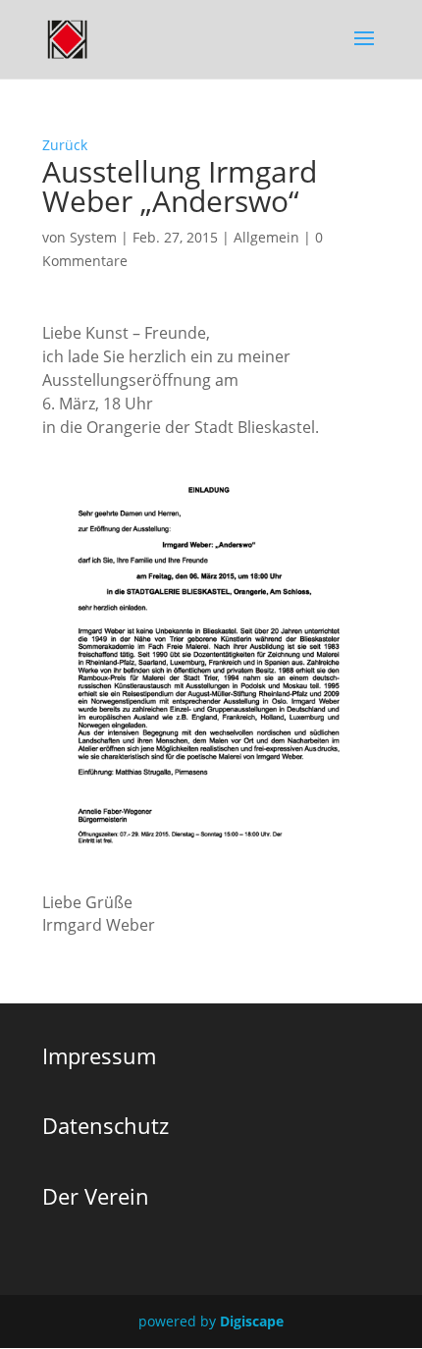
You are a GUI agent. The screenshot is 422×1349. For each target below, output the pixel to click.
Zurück (64, 144)
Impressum (99, 1055)
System (93, 237)
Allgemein (266, 237)
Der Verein (95, 1196)
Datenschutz (105, 1125)
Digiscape (252, 1321)
